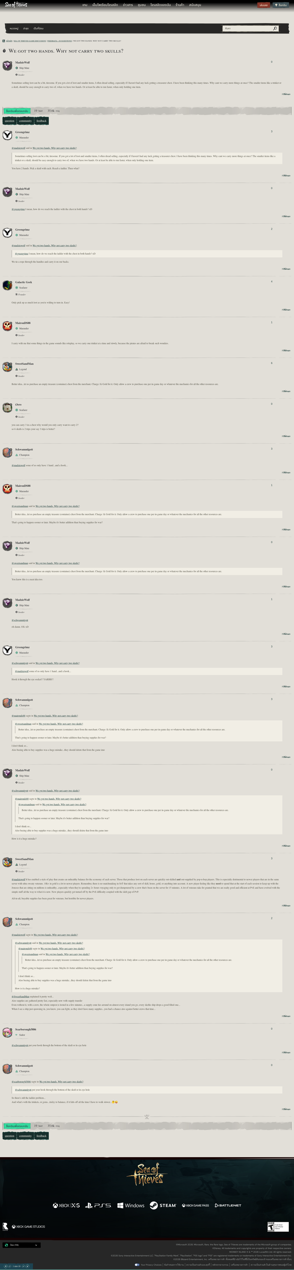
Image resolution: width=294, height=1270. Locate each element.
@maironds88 (18, 716)
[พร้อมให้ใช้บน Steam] (163, 1206)
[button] (21, 1245)
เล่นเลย (264, 5)
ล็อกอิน (283, 5)
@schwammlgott (20, 620)
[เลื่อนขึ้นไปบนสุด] (6, 1266)
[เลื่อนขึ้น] (9, 1266)
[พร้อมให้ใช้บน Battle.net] (227, 1206)
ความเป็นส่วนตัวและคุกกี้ (198, 1264)
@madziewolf (18, 148)
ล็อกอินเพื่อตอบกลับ (17, 111)
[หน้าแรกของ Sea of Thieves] (17, 5)
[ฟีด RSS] (4, 41)
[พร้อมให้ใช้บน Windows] (131, 1206)
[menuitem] (85, 5)
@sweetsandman (20, 506)
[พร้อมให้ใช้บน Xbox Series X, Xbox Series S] (66, 1206)
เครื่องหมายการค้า (239, 1264)
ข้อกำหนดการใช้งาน (174, 1264)
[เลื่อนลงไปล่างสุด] (27, 1266)
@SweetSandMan (20, 996)
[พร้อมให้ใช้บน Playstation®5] (98, 1206)
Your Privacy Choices (151, 1264)
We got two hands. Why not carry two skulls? (54, 148)
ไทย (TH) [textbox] (14, 1245)
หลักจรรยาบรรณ (220, 1264)
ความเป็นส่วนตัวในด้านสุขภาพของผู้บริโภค (271, 1264)
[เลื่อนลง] (23, 1266)
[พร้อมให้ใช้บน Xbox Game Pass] (195, 1206)
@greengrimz (18, 209)
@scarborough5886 (21, 1082)
